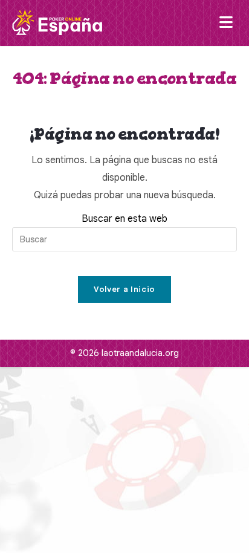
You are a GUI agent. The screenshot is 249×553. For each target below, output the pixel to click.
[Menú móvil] (228, 23)
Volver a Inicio (124, 289)
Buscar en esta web (124, 219)
